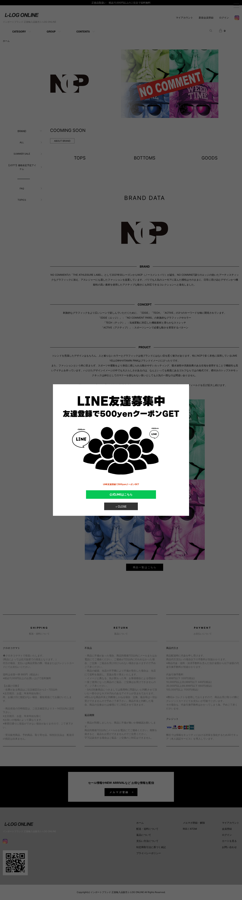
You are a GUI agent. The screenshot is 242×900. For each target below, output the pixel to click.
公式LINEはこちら (121, 494)
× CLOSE (121, 506)
